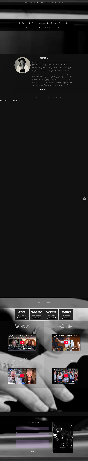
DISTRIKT (51, 458)
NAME (17, 426)
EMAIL (17, 432)
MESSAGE (18, 439)
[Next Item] (84, 198)
